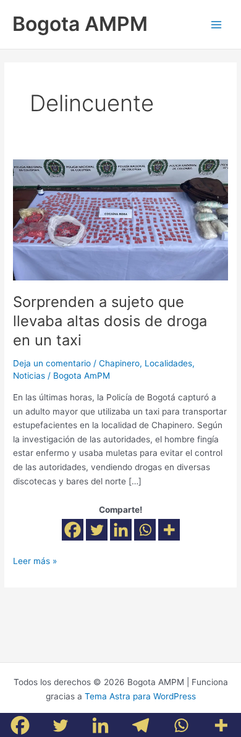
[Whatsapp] (145, 530)
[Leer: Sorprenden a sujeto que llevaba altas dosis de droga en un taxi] (120, 219)
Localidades (168, 363)
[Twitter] (97, 530)
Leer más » (35, 560)
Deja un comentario (52, 363)
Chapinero (119, 363)
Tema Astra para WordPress (140, 696)
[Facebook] (72, 530)
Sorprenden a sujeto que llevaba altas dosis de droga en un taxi (110, 321)
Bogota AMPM (80, 24)
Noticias (29, 376)
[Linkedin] (121, 530)
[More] (169, 530)
